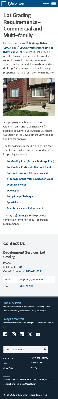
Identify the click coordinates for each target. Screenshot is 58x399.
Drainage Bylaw (26, 215)
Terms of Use (36, 363)
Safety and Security (39, 358)
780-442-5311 (34, 271)
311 (21, 267)
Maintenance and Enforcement (25, 208)
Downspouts (14, 190)
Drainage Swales (16, 184)
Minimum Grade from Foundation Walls (30, 179)
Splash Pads (14, 202)
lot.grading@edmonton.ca (32, 279)
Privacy (33, 368)
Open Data (8, 368)
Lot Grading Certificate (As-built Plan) (29, 167)
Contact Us (8, 358)
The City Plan (12, 303)
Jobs (5, 363)
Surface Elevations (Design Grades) (27, 173)
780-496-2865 (26, 286)
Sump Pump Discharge (20, 196)
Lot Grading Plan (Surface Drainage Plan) (30, 161)
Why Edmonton (13, 319)
